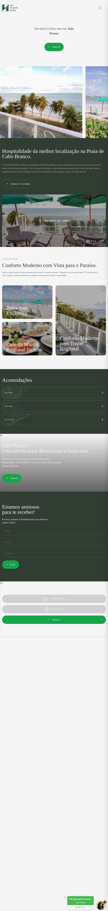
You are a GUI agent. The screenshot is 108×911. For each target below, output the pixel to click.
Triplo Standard (8, 406)
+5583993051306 (56, 599)
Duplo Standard (8, 392)
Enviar (12, 564)
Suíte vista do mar (9, 419)
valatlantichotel (57, 609)
